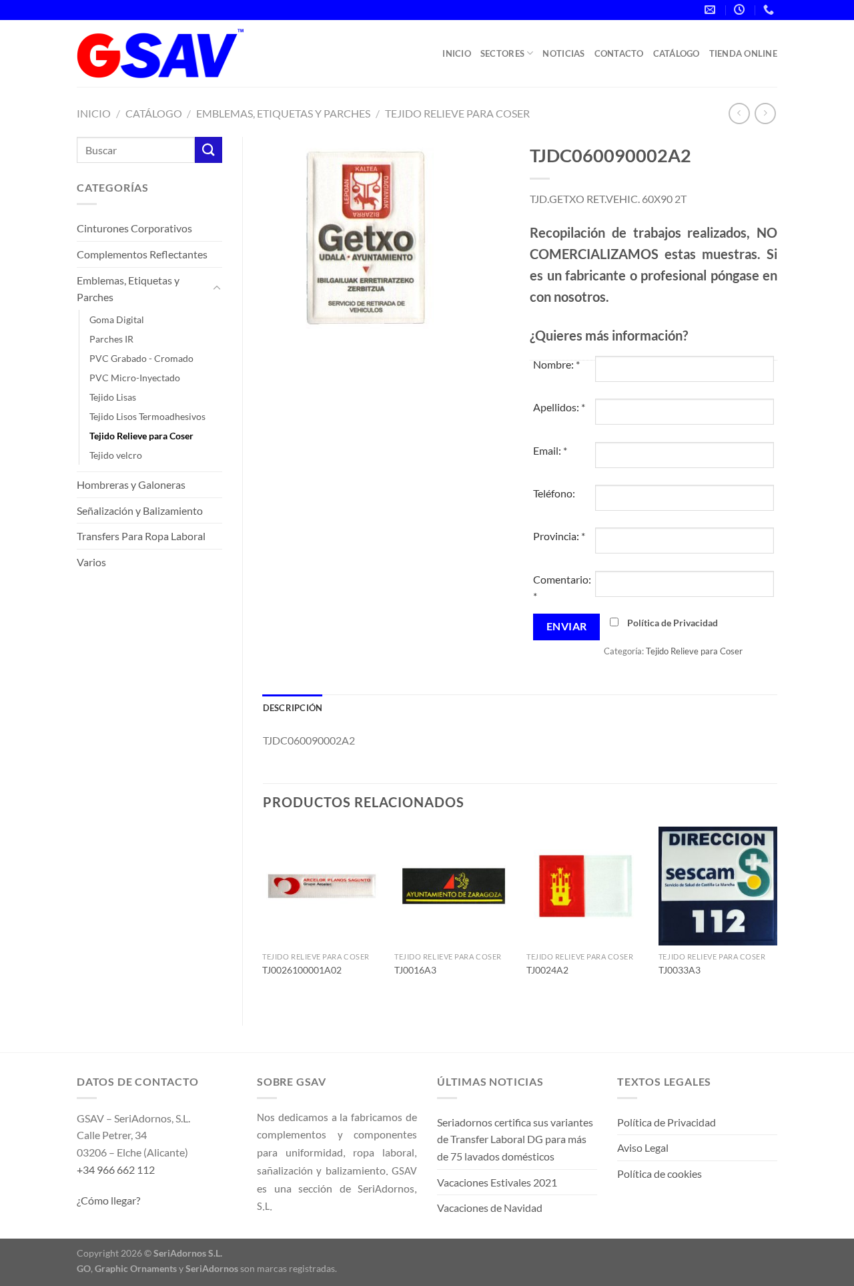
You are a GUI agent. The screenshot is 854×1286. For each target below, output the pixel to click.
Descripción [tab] (293, 707)
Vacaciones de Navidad (489, 1207)
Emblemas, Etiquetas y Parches (283, 113)
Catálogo (676, 53)
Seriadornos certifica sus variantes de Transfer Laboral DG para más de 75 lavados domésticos (515, 1139)
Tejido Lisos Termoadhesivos (147, 416)
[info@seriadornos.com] (712, 9)
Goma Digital (116, 319)
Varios (91, 562)
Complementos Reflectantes (142, 254)
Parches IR (111, 339)
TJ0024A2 (547, 970)
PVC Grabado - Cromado (141, 358)
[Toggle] (216, 288)
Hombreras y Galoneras (131, 484)
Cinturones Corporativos (134, 228)
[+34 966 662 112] (770, 9)
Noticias (563, 53)
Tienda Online (743, 53)
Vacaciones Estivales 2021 (497, 1182)
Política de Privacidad (672, 622)
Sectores (502, 53)
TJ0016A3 (415, 970)
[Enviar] (208, 150)
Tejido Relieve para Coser (457, 113)
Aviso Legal (643, 1147)
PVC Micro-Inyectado (134, 377)
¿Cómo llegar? (108, 1200)
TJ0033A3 (680, 970)
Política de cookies (659, 1173)
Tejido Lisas (112, 397)
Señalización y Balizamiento (140, 510)
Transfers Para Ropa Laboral (141, 535)
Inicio (456, 53)
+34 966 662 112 (116, 1169)
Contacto (619, 53)
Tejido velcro (115, 455)
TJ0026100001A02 (302, 970)
